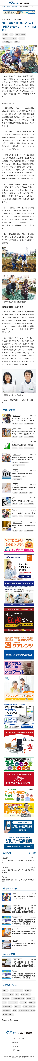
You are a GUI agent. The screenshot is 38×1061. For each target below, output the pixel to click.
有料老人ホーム (8, 1014)
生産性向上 (30, 998)
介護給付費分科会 (29, 1006)
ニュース (15, 442)
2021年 (15, 503)
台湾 (4, 1002)
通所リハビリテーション (9, 38)
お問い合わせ (16, 1050)
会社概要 (15, 1042)
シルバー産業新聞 (20, 34)
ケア (11, 34)
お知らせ (5, 857)
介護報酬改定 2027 (18, 998)
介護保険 (6, 998)
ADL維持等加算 (16, 476)
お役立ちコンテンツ (17, 905)
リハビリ (21, 38)
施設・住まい (7, 1006)
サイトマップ (16, 1046)
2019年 (5, 34)
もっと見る (32, 853)
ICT (17, 994)
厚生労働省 (6, 1010)
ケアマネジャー (8, 994)
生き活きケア (16, 415)
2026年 (5, 990)
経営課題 (32, 1002)
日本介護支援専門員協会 (27, 1010)
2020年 (15, 448)
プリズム (17, 1006)
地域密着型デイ (7, 42)
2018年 (15, 492)
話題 (14, 893)
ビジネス (23, 1002)
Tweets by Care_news (10, 1020)
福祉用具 (28, 990)
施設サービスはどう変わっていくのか (17, 522)
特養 (14, 1010)
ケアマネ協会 (13, 1002)
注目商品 (15, 497)
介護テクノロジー (16, 990)
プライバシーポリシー (20, 1038)
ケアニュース (25, 994)
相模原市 (17, 42)
